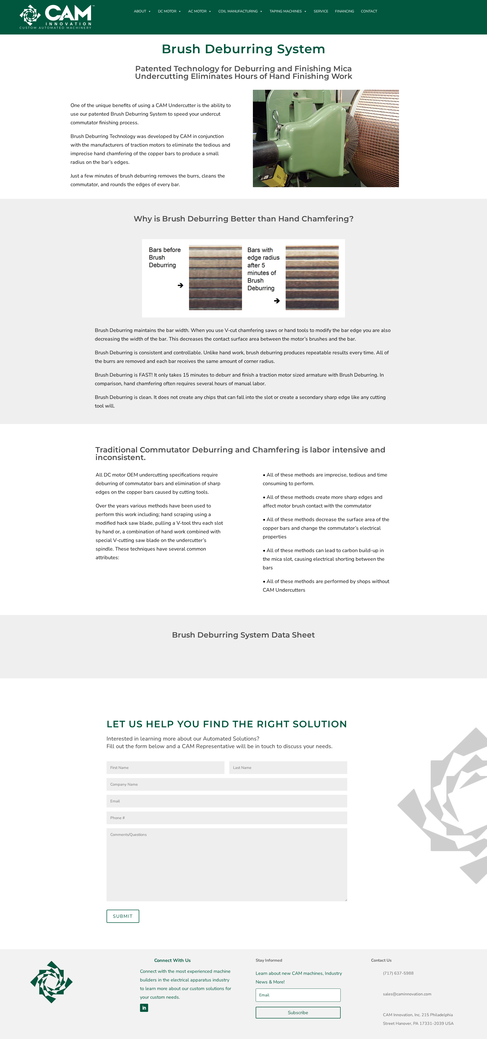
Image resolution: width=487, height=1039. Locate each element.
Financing (344, 11)
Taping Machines (286, 11)
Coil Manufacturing (238, 11)
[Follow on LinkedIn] (144, 1008)
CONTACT (369, 11)
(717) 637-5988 (398, 973)
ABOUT (140, 11)
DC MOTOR (167, 11)
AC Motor (197, 11)
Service (321, 11)
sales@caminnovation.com (407, 994)
